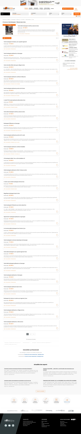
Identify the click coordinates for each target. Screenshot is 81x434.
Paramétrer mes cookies (46, 425)
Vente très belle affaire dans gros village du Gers (14, 65)
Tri (56, 38)
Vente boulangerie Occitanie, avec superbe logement (15, 41)
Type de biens (14, 13)
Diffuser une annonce (63, 422)
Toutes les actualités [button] (40, 391)
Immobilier (31, 8)
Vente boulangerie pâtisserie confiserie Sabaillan (14, 146)
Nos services (62, 421)
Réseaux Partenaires (35, 402)
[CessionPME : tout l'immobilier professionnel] (24, 410)
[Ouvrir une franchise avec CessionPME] (60, 410)
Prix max (63, 13)
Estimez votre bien (63, 425)
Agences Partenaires (24, 402)
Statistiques (14, 401)
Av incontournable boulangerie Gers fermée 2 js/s (14, 228)
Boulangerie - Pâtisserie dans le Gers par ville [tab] (13, 342)
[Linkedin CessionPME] (13, 425)
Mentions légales (44, 421)
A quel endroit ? (33, 13)
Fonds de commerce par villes (28, 421)
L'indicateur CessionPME (56, 402)
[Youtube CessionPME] (9, 425)
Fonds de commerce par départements (29, 422)
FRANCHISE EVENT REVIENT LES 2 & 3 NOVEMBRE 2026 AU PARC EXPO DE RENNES (59, 380)
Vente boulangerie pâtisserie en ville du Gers (13, 321)
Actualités (52, 8)
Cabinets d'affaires (47, 8)
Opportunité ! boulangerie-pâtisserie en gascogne (14, 216)
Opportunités (36, 8)
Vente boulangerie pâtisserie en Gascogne (13, 275)
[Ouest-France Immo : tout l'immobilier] (12, 411)
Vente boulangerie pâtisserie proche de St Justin (14, 135)
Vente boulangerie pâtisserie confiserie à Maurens (15, 76)
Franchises (41, 8)
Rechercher (77, 13)
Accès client (62, 423)
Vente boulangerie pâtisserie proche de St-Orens (14, 88)
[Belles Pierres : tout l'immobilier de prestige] (37, 410)
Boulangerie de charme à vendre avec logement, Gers (15, 298)
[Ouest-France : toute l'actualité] (71, 410)
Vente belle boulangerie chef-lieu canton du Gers (28, 25)
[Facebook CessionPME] (5, 425)
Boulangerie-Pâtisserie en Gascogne (12, 123)
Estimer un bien (67, 401)
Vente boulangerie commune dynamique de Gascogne (15, 240)
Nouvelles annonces (26, 424)
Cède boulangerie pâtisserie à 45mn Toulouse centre (15, 170)
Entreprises (26, 8)
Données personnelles (45, 423)
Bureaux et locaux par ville (27, 423)
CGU (42, 422)
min (50, 13)
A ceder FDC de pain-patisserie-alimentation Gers (14, 100)
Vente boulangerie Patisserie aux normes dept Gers (15, 205)
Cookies (43, 424)
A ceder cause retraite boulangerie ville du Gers (14, 181)
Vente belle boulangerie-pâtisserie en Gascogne (14, 263)
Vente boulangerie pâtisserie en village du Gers (14, 310)
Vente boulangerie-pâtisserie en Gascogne (13, 53)
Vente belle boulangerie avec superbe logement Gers (15, 251)
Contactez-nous (44, 426)
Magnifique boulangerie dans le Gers (12, 193)
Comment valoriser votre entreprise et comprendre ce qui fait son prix (17, 380)
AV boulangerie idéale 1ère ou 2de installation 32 (14, 158)
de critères (78, 16)
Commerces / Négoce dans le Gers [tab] (11, 344)
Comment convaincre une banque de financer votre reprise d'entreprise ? (18, 368)
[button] (7, 38)
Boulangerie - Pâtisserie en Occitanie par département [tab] (42, 342)
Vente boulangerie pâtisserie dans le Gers (13, 286)
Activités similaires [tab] (27, 342)
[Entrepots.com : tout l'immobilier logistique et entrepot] (49, 410)
